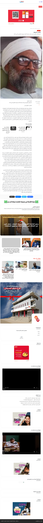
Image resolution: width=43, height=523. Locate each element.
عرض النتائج (21, 338)
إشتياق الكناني (37, 101)
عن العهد (17, 521)
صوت (38, 333)
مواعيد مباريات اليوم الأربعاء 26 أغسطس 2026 (32, 398)
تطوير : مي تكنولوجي (39, 521)
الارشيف (2, 521)
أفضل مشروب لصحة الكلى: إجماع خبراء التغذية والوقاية (31, 404)
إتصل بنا (5, 521)
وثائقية (36, 28)
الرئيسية (38, 28)
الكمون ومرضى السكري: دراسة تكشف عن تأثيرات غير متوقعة (30, 403)
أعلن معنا (8, 521)
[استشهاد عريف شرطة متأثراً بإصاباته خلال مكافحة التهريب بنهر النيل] (13, 128)
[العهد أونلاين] (21, 2)
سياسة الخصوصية (12, 521)
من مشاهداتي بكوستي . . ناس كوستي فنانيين (21, 269)
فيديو (38, 335)
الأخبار (21, 220)
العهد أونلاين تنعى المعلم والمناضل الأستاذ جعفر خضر (21, 129)
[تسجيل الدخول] (1, 2)
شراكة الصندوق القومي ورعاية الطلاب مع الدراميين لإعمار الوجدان (30, 401)
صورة (38, 331)
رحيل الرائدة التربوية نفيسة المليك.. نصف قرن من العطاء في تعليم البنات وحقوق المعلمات (21, 225)
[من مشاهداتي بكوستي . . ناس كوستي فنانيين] (21, 264)
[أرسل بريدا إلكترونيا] (34, 101)
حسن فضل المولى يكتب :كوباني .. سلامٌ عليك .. (35, 270)
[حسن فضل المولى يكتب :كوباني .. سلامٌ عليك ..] (35, 265)
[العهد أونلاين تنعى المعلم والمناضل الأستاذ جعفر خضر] (29, 128)
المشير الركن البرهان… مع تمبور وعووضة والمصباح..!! (31, 399)
